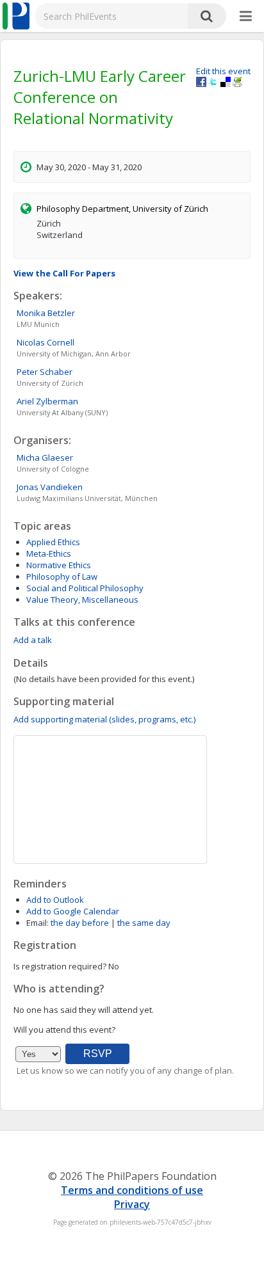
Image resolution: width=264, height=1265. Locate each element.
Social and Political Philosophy (85, 588)
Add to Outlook (55, 899)
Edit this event (223, 71)
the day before (80, 922)
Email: (37, 922)
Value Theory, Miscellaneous (82, 599)
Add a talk (32, 640)
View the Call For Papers (64, 273)
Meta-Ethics (48, 553)
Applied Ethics (53, 542)
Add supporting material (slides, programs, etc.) (104, 719)
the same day (143, 922)
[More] (245, 16)
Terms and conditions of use (132, 1190)
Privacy (132, 1204)
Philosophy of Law (61, 576)
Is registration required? (59, 966)
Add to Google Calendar (72, 911)
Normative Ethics (58, 565)
